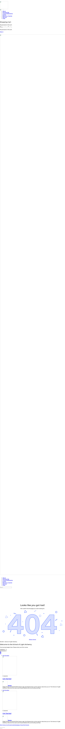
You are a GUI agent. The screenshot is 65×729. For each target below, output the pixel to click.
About (4, 578)
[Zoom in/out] (4, 727)
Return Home (32, 639)
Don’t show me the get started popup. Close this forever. (14, 725)
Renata (10, 685)
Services (5, 584)
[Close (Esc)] (0, 727)
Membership (6, 579)
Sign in (1, 31)
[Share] (1, 727)
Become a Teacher (7, 582)
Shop (4, 585)
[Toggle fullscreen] (3, 727)
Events (4, 581)
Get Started (7, 679)
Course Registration (8, 580)
